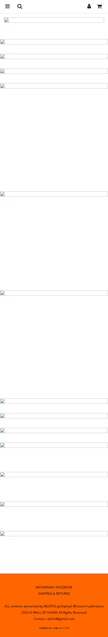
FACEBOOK (64, 587)
